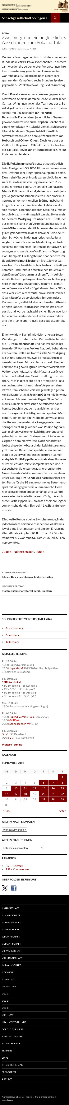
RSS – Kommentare (17, 869)
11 (25, 788)
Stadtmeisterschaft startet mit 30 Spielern (27, 588)
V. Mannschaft (11, 936)
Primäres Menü (64, 18)
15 (62, 788)
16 (6, 793)
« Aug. (6, 810)
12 (34, 788)
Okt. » (62, 810)
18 (25, 793)
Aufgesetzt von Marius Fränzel (17, 1096)
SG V (5, 734)
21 (53, 793)
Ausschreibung (15, 628)
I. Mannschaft (10, 908)
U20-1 (5, 993)
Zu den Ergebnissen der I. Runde (23, 551)
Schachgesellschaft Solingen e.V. (26, 18)
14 (53, 788)
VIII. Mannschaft (12, 958)
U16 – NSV (7, 1015)
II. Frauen (8, 979)
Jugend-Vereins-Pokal (22, 716)
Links (5, 1057)
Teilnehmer (12, 641)
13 (43, 788)
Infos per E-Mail (12, 1064)
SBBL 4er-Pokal (11, 682)
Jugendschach (11, 1043)
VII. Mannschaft (12, 950)
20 (43, 793)
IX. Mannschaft (11, 965)
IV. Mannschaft (11, 929)
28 (53, 799)
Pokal (6, 33)
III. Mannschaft (11, 922)
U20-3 (5, 1007)
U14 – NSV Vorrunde (14, 1022)
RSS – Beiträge (14, 865)
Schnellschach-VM (20, 723)
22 (62, 793)
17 (15, 793)
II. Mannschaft (11, 915)
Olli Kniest (31, 48)
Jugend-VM (16, 668)
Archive (7, 1079)
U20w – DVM (9, 986)
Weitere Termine (12, 744)
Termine (7, 1050)
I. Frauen (7, 972)
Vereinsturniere (12, 1036)
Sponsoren (9, 1072)
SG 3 (11, 737)
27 (43, 799)
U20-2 (5, 1000)
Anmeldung (13, 635)
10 (15, 788)
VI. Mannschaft (11, 943)
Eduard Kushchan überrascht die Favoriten (27, 575)
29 (62, 799)
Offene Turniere (12, 1029)
